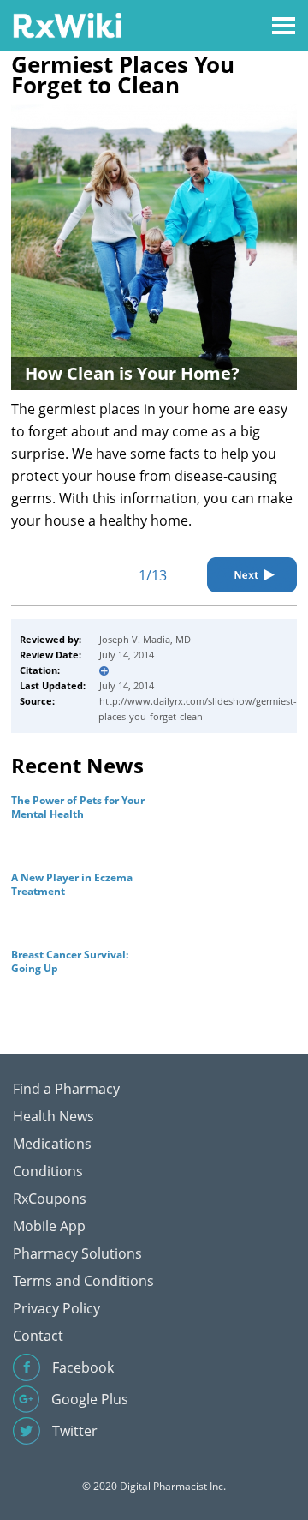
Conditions (48, 1171)
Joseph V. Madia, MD (145, 639)
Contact (38, 1335)
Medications (52, 1143)
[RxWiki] (67, 24)
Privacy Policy (56, 1308)
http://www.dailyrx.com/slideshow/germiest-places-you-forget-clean (197, 708)
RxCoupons (49, 1198)
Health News (53, 1116)
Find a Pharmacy (66, 1088)
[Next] (252, 574)
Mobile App (49, 1226)
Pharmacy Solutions (77, 1253)
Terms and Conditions (83, 1280)
